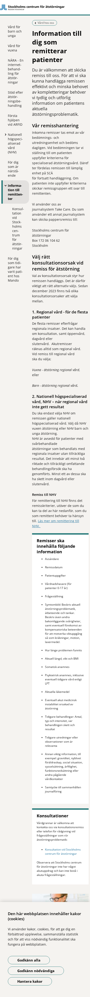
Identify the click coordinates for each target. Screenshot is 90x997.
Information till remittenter (15, 192)
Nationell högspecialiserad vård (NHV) (15, 143)
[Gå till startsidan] (45, 7)
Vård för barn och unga (15, 31)
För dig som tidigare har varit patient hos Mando (15, 269)
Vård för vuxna (14, 48)
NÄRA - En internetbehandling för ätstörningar (16, 71)
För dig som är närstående (13, 169)
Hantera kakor (29, 981)
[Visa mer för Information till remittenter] (4, 185)
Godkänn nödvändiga (35, 970)
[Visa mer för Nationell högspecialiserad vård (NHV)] (4, 134)
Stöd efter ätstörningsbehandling (15, 99)
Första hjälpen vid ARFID (15, 120)
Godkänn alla (28, 960)
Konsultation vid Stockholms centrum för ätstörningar (18, 228)
